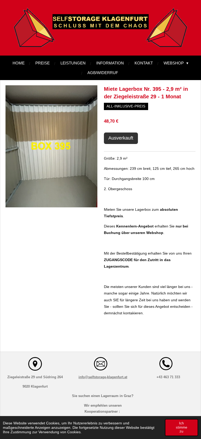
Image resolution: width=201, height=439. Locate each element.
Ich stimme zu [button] (181, 427)
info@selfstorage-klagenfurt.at (103, 377)
